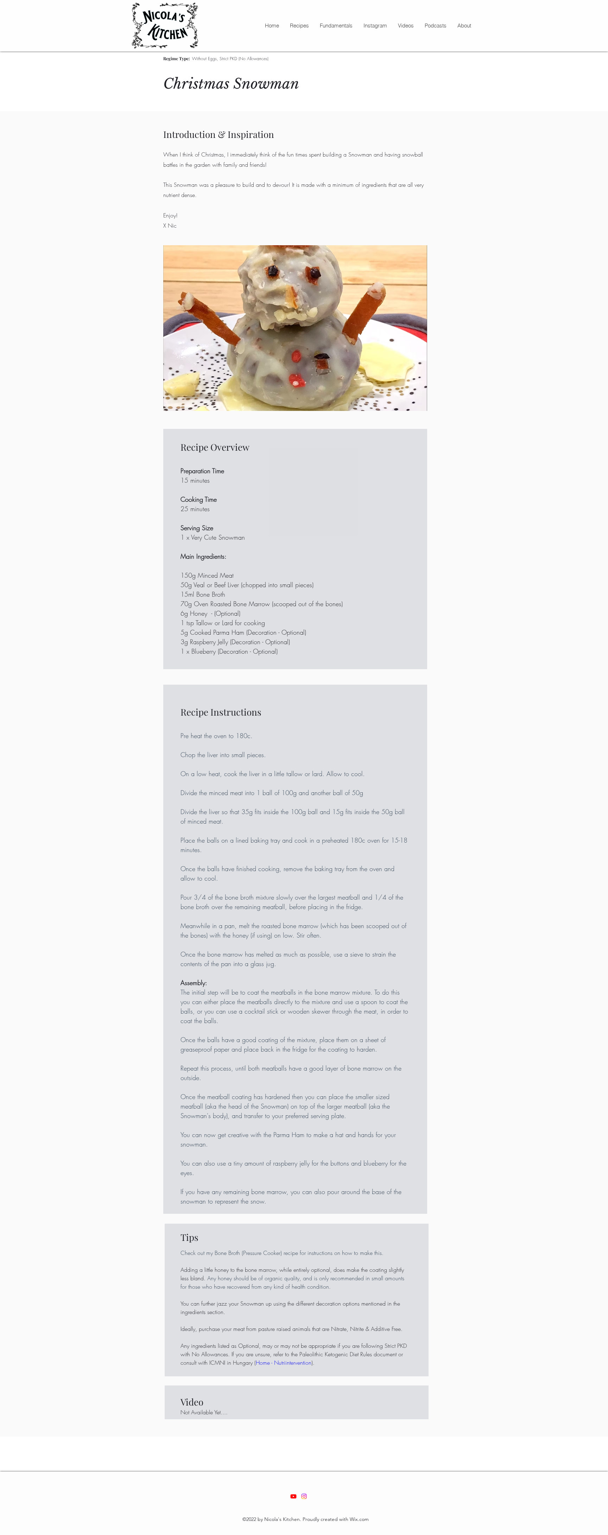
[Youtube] (293, 1496)
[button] (299, 25)
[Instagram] (304, 1496)
